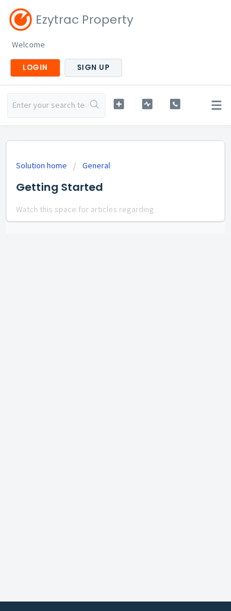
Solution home (42, 165)
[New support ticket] (118, 104)
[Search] (95, 105)
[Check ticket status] (146, 104)
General (96, 165)
